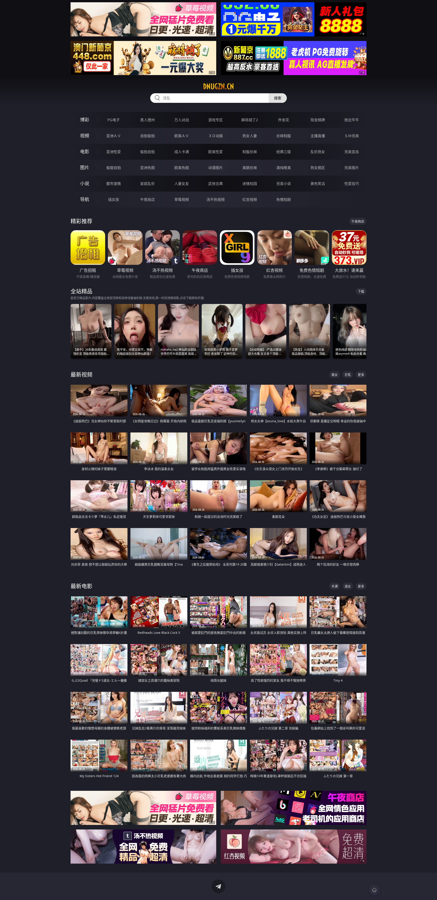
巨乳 (348, 374)
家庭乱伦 (147, 183)
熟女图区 (317, 167)
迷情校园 (249, 183)
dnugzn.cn (218, 86)
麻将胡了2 (249, 119)
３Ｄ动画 (215, 135)
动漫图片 (215, 167)
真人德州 (147, 119)
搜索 (277, 98)
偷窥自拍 (113, 167)
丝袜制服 (283, 135)
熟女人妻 (249, 135)
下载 (361, 291)
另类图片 (351, 167)
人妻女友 (181, 183)
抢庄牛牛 (351, 119)
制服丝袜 (249, 151)
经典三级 (283, 151)
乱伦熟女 (317, 151)
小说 (84, 183)
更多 (361, 374)
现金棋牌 (317, 119)
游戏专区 (215, 119)
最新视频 (81, 374)
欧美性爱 (215, 151)
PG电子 (113, 119)
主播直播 (317, 135)
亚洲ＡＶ (113, 135)
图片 (84, 167)
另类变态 (351, 151)
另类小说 (283, 183)
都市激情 (113, 183)
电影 (84, 152)
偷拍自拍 (147, 151)
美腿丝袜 (249, 167)
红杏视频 (249, 199)
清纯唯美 (283, 167)
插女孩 (113, 199)
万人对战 (181, 119)
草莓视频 (181, 199)
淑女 (348, 586)
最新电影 (81, 586)
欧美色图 (181, 167)
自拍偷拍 (147, 135)
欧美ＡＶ (181, 135)
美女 (334, 374)
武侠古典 (215, 183)
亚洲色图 (147, 167)
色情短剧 (283, 199)
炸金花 (283, 119)
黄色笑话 (317, 183)
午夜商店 (147, 199)
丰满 (334, 586)
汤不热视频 (215, 199)
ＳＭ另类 (351, 135)
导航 (84, 199)
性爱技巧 (351, 183)
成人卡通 (181, 151)
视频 (84, 136)
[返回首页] (374, 890)
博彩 (84, 120)
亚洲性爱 (113, 151)
